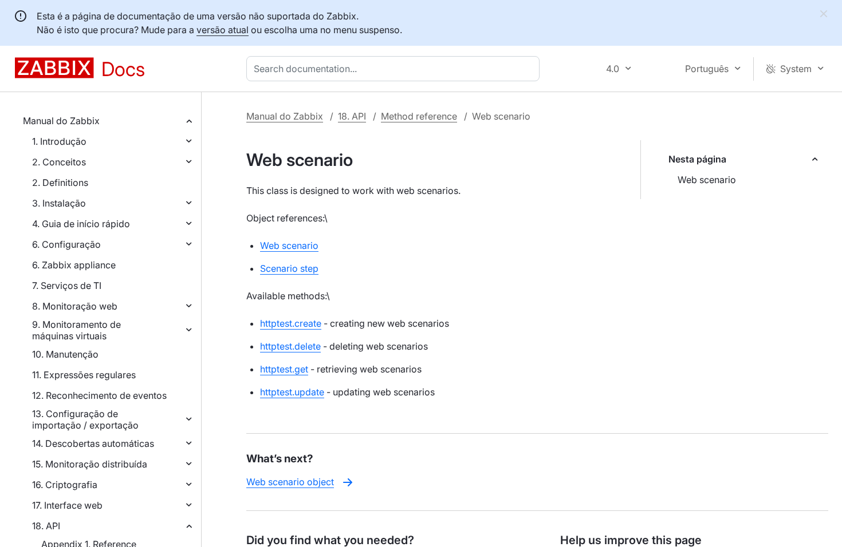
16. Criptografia (64, 484)
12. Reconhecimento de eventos (99, 395)
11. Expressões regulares (84, 374)
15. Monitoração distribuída (89, 464)
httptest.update (292, 392)
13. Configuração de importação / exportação (85, 419)
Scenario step (289, 268)
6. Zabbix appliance (74, 265)
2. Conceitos (59, 162)
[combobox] (395, 69)
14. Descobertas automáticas (93, 443)
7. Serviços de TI (66, 285)
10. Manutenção (65, 354)
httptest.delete (290, 346)
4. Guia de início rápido (81, 223)
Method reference (419, 116)
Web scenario (707, 179)
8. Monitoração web (74, 306)
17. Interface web (67, 505)
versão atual (222, 29)
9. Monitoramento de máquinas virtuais (76, 330)
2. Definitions (60, 182)
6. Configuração (66, 244)
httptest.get (284, 369)
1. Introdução (59, 141)
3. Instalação (59, 203)
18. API (46, 526)
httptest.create (290, 323)
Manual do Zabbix (61, 120)
